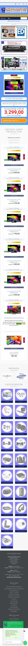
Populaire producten (14, 142)
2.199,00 (14, 202)
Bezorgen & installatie (14, 594)
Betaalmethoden (14, 603)
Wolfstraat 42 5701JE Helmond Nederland (14, 562)
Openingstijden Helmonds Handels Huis (14, 588)
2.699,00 (14, 172)
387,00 (14, 355)
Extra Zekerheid (14, 607)
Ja (18, 323)
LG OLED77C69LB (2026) (14, 169)
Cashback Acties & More (14, 609)
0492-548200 (16, 566)
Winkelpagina (14, 611)
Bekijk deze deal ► (11, 120)
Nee (24, 323)
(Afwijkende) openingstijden (14, 577)
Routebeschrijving (14, 590)
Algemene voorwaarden (14, 596)
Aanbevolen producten (14, 137)
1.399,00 (14, 263)
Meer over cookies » (14, 325)
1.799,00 (14, 233)
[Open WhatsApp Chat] (25, 643)
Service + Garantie (14, 592)
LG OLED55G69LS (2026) (14, 291)
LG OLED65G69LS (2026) (14, 199)
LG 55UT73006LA (14, 352)
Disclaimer (14, 599)
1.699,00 (14, 294)
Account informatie (14, 618)
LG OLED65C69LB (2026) (14, 230)
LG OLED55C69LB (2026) (14, 260)
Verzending (14, 605)
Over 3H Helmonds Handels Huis (14, 586)
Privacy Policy (14, 601)
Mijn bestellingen (14, 621)
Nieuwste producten (14, 140)
